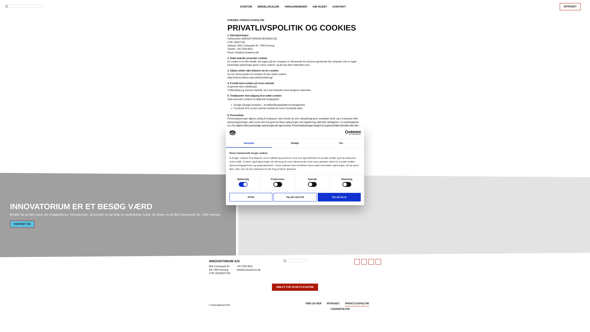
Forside (232, 20)
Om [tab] (341, 143)
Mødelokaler (268, 6)
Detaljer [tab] (295, 143)
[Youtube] (371, 262)
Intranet (333, 303)
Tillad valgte (295, 197)
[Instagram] (378, 262)
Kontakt (339, 6)
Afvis (251, 197)
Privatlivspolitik (357, 303)
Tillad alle (339, 197)
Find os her (314, 303)
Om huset (320, 6)
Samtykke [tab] (249, 143)
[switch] (277, 184)
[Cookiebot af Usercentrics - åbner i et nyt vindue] (347, 132)
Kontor (246, 6)
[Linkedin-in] (364, 262)
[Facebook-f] (357, 262)
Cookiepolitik (340, 309)
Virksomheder (296, 6)
